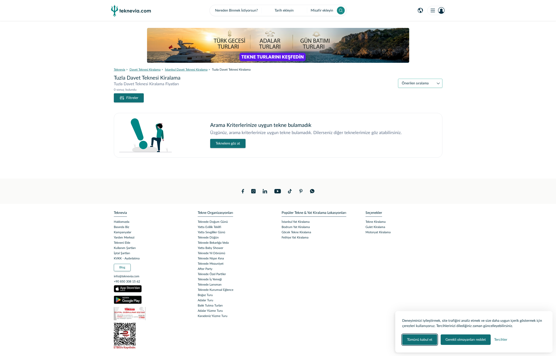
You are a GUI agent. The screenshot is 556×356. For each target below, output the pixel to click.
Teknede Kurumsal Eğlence (215, 289)
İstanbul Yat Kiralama (296, 221)
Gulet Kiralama (375, 227)
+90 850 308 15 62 (127, 281)
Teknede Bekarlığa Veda (213, 242)
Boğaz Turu (205, 295)
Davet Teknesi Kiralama (145, 69)
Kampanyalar (122, 232)
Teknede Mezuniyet (210, 263)
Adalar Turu (205, 300)
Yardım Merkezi (124, 237)
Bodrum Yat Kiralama (296, 227)
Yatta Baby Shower (210, 248)
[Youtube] (277, 191)
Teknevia (119, 69)
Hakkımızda (121, 221)
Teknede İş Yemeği (210, 279)
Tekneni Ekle (122, 242)
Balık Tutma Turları (210, 305)
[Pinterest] (301, 191)
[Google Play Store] (128, 300)
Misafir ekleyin (322, 10)
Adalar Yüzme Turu (210, 310)
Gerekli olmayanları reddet (465, 339)
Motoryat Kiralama (378, 232)
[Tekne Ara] (341, 10)
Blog (122, 267)
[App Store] (128, 289)
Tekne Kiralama (375, 221)
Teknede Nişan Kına (211, 258)
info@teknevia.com (126, 276)
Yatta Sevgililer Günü (211, 232)
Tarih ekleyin (284, 10)
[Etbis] (152, 336)
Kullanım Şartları (125, 248)
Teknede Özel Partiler (212, 274)
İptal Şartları (122, 253)
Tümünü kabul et (419, 339)
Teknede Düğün (208, 237)
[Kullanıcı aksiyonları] (436, 10)
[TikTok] (290, 191)
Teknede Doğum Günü (213, 221)
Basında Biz (121, 227)
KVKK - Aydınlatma (127, 258)
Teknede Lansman (210, 284)
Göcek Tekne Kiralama (296, 232)
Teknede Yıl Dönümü (211, 253)
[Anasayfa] (131, 10)
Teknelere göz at (228, 143)
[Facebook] (243, 191)
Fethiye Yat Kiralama (295, 237)
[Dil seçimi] (420, 10)
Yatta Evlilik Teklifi (209, 227)
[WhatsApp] (312, 191)
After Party (205, 269)
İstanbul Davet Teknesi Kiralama (186, 69)
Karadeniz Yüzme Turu (212, 316)
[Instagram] (253, 191)
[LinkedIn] (265, 191)
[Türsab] (152, 313)
